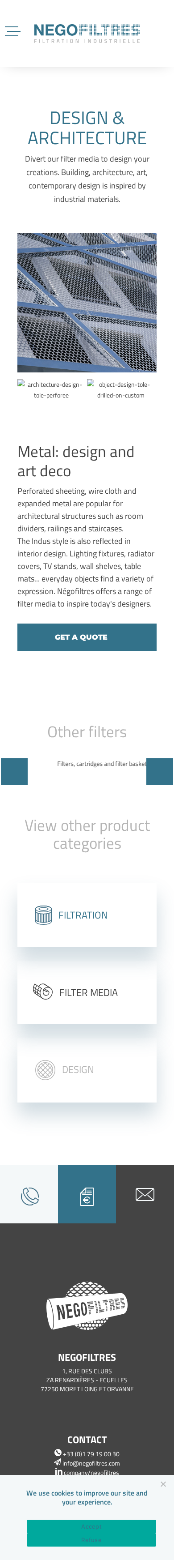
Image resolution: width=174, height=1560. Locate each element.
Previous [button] (14, 771)
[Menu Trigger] (14, 30)
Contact (87, 1439)
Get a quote (81, 637)
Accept (91, 1526)
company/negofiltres (90, 1472)
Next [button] (159, 771)
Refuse (91, 1539)
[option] (87, 304)
